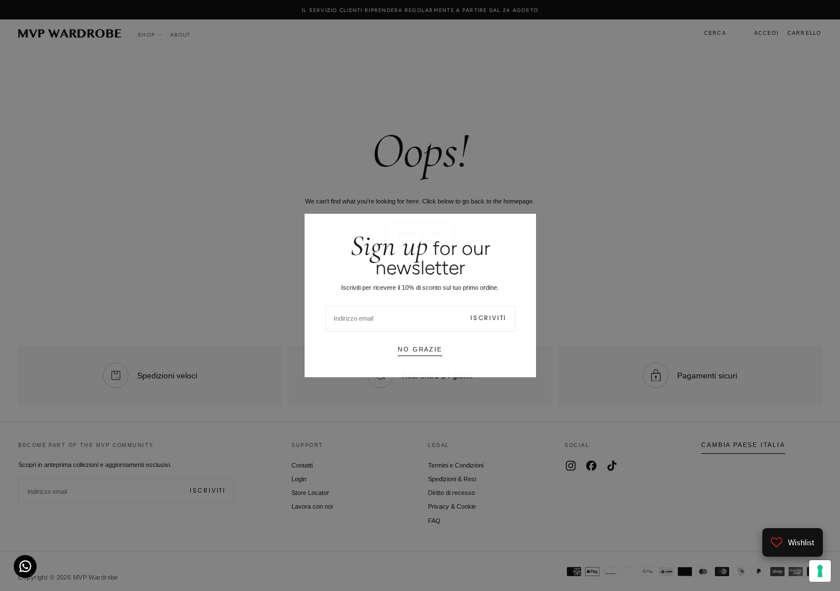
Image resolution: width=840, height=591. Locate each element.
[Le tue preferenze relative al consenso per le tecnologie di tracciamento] (820, 571)
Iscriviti (488, 318)
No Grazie (420, 349)
